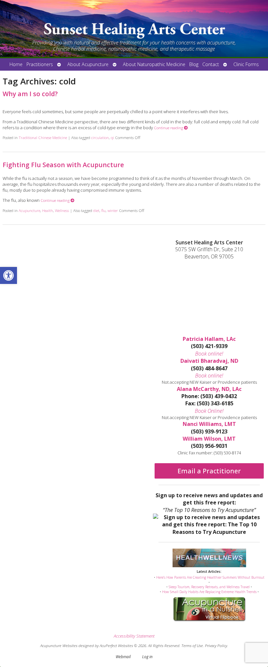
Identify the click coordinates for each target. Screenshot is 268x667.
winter (113, 210)
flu (103, 210)
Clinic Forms (246, 64)
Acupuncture (29, 210)
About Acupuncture (88, 64)
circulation (100, 137)
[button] (8, 275)
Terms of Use (192, 645)
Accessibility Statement (134, 636)
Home (16, 64)
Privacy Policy (216, 645)
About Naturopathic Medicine (154, 64)
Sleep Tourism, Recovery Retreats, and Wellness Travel (209, 587)
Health (47, 210)
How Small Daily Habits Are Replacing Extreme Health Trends (209, 591)
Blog (193, 64)
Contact (210, 64)
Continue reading (169, 127)
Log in (147, 656)
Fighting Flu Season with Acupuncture (63, 164)
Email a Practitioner (209, 470)
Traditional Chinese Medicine (43, 137)
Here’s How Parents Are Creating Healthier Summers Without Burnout (210, 577)
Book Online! (209, 410)
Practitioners (39, 64)
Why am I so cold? (30, 93)
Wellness (62, 210)
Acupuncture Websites (58, 645)
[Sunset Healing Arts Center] (134, 29)
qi (112, 137)
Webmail (123, 656)
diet (96, 210)
